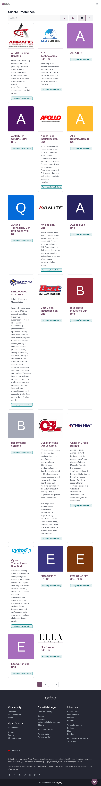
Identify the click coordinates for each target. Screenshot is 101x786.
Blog (69, 731)
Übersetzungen (14, 738)
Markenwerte (73, 715)
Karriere (70, 721)
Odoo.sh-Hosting (45, 712)
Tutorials (12, 712)
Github (11, 732)
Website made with (47, 783)
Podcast (70, 728)
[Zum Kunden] (21, 36)
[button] (97, 3)
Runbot (11, 735)
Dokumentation (14, 715)
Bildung (41, 725)
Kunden (70, 734)
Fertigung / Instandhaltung (22, 98)
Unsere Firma (73, 712)
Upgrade (41, 719)
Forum (10, 718)
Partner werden (44, 737)
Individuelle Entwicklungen (49, 722)
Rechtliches (72, 738)
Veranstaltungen (74, 725)
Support (41, 716)
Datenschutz (85, 738)
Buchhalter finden (45, 729)
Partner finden (44, 734)
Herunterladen (14, 728)
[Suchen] (64, 18)
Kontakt (70, 718)
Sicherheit (71, 741)
